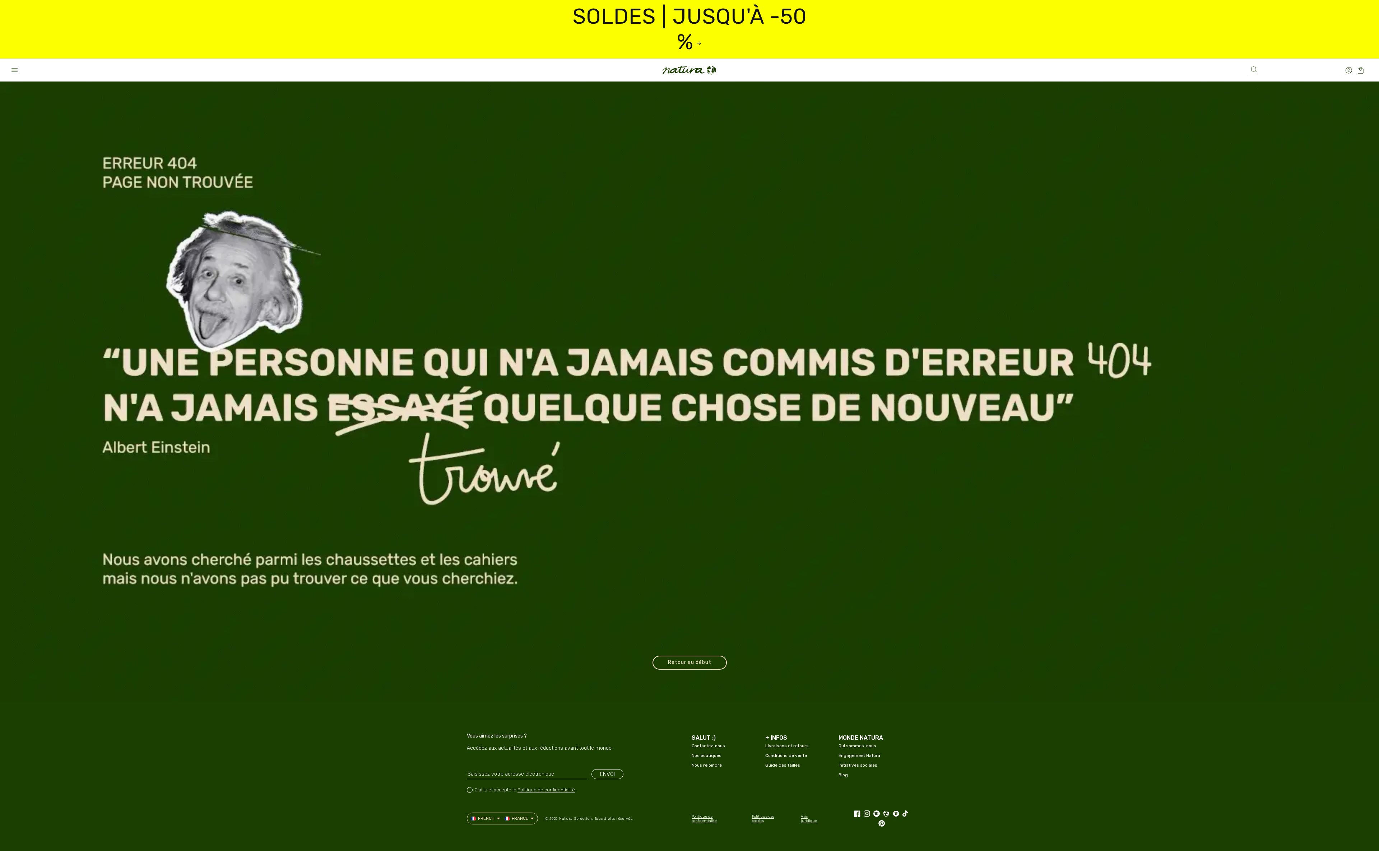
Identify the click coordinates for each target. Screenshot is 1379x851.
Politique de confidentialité (546, 789)
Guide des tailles (782, 765)
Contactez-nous (708, 745)
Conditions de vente (786, 755)
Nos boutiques (706, 755)
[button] (14, 70)
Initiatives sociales (858, 765)
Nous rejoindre (707, 765)
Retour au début (689, 662)
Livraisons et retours (787, 745)
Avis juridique (809, 818)
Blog (843, 774)
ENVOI (607, 774)
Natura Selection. (576, 819)
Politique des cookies (763, 818)
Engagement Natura (859, 755)
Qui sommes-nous (857, 745)
